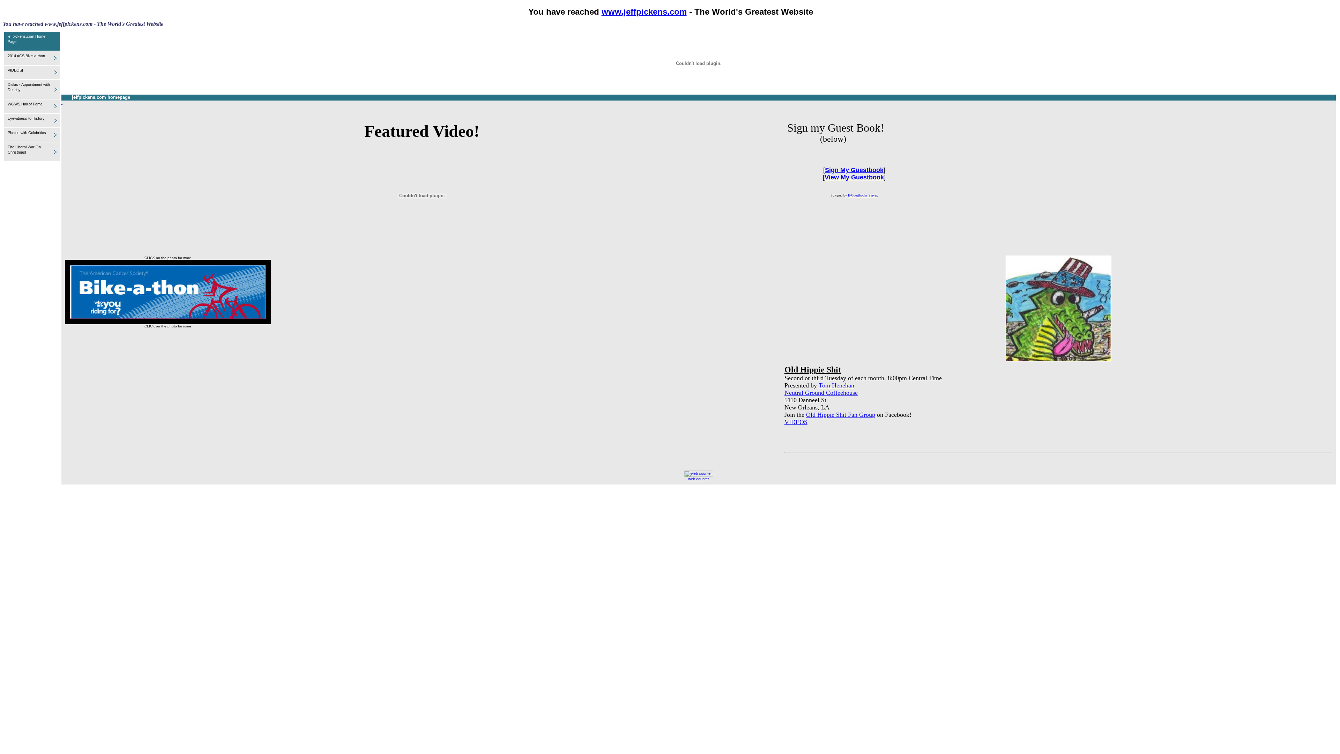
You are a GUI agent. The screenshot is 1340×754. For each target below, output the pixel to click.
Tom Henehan (836, 385)
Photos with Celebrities (27, 133)
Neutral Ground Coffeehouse (821, 392)
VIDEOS (795, 422)
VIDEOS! (15, 70)
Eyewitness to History (26, 118)
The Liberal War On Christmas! (24, 149)
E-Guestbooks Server (862, 195)
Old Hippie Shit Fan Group (840, 414)
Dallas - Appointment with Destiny (29, 87)
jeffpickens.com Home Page (26, 39)
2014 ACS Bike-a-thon (26, 56)
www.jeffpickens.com (644, 11)
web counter (698, 479)
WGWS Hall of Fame (25, 104)
